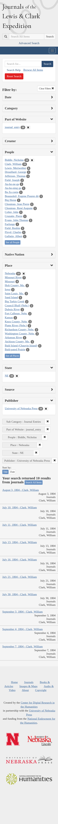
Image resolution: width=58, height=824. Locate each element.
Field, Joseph (12, 180)
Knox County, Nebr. (16, 321)
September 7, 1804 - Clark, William (22, 646)
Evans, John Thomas (16, 220)
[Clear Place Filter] (23, 273)
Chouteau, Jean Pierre (17, 204)
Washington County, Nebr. (20, 333)
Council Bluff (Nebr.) (17, 305)
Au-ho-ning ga (13, 188)
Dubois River (12, 309)
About (25, 690)
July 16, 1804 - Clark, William (19, 559)
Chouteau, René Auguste (19, 208)
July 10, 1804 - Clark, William (19, 507)
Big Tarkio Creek (14, 301)
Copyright (40, 690)
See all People (12, 242)
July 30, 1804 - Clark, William (19, 594)
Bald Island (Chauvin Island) (21, 345)
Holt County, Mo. (15, 285)
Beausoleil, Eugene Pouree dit (22, 196)
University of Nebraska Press (21, 408)
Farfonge (10, 224)
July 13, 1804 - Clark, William (19, 542)
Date (12, 472)
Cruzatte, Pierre (13, 216)
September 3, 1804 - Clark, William (22, 611)
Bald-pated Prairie (15, 349)
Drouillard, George (15, 171)
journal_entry (12, 127)
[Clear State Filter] (17, 376)
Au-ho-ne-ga (12, 184)
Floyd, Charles (13, 232)
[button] (48, 421)
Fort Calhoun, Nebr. (16, 313)
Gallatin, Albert (13, 236)
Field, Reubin (12, 228)
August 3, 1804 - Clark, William (20, 490)
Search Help (14, 70)
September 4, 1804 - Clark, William (22, 629)
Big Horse (10, 200)
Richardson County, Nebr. (19, 329)
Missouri (10, 281)
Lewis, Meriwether (15, 168)
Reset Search (14, 76)
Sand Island (11, 297)
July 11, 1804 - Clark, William (19, 524)
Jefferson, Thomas (15, 176)
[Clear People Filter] (32, 160)
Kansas (9, 317)
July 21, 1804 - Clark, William (19, 576)
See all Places (12, 355)
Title (5, 472)
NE (7, 375)
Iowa (7, 289)
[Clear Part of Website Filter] (28, 127)
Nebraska (10, 273)
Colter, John (11, 212)
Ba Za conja (11, 192)
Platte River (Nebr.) (16, 325)
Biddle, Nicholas (14, 159)
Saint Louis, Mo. (14, 293)
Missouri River (13, 277)
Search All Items (34, 482)
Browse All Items (33, 69)
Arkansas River (13, 337)
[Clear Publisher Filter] (46, 408)
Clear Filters (45, 88)
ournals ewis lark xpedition (21, 16)
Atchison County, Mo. (17, 341)
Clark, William (13, 164)
